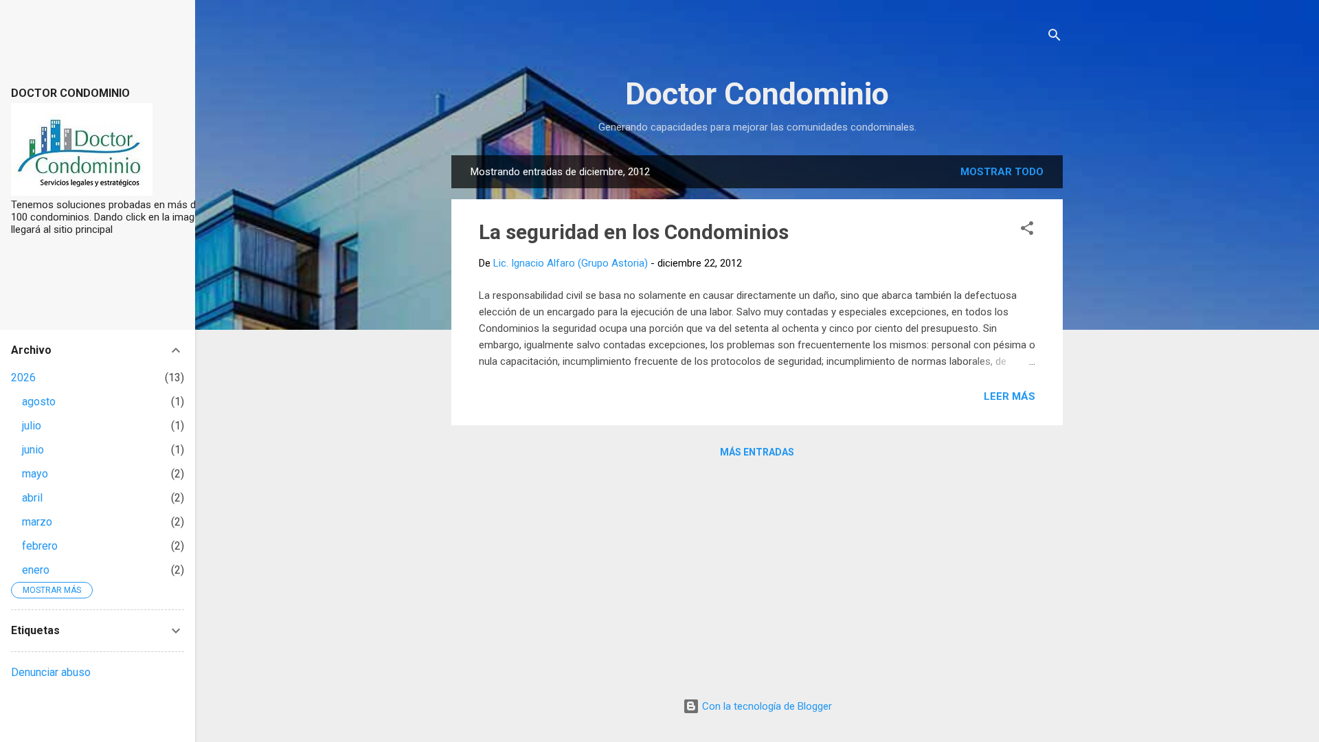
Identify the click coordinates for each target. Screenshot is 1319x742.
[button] (1027, 230)
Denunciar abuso (51, 672)
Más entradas (757, 452)
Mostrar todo (1002, 172)
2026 (23, 377)
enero (35, 569)
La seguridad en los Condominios (634, 232)
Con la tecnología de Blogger (765, 706)
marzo (37, 521)
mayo (35, 473)
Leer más (1009, 396)
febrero (40, 545)
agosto (39, 401)
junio (33, 449)
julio (31, 425)
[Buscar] (1054, 37)
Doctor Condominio (757, 94)
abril (32, 497)
